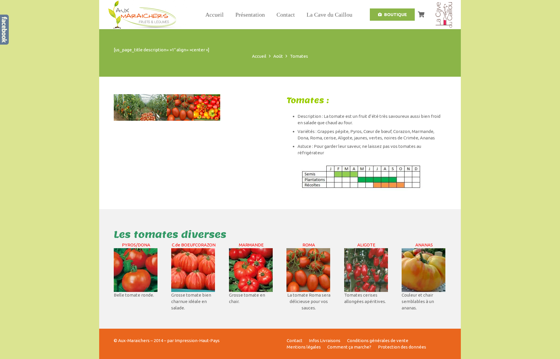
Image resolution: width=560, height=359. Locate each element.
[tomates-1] (127, 107)
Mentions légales (304, 346)
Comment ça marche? (349, 346)
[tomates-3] (207, 107)
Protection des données (402, 346)
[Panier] (421, 14)
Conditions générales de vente (377, 340)
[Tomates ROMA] (180, 107)
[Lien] (136, 270)
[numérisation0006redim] (153, 107)
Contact (294, 340)
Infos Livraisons (324, 340)
